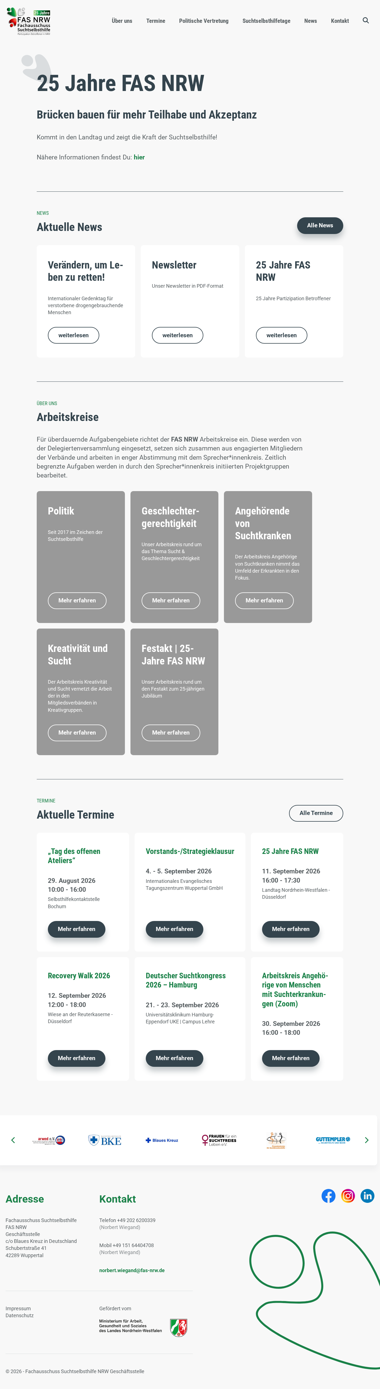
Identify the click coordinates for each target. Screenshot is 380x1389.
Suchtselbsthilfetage (266, 21)
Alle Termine (316, 813)
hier (139, 157)
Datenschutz (20, 1315)
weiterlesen (73, 335)
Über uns (122, 21)
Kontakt (340, 21)
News (310, 21)
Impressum (18, 1308)
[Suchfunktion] (365, 20)
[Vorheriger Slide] (13, 1140)
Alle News (320, 225)
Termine (155, 21)
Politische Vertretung (204, 21)
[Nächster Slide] (366, 1140)
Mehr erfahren (77, 600)
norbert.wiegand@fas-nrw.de (132, 1270)
